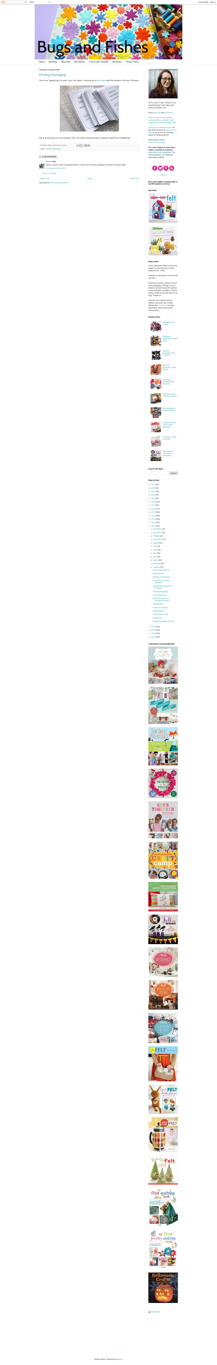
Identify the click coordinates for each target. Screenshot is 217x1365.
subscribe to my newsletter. (160, 152)
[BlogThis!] (80, 145)
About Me (65, 62)
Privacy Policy (132, 62)
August (156, 543)
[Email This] (77, 145)
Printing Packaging (52, 75)
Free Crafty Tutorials (98, 62)
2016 (153, 509)
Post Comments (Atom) (59, 183)
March (156, 560)
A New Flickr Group (160, 614)
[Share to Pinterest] (88, 145)
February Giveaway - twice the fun (169, 367)
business (49, 149)
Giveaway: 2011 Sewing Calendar (170, 395)
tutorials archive (166, 127)
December (157, 529)
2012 (153, 522)
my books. (169, 113)
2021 (153, 491)
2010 (153, 627)
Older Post (134, 179)
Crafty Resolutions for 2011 (163, 621)
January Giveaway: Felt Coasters (168, 353)
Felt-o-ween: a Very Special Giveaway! (168, 453)
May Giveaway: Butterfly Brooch (169, 409)
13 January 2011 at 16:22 (56, 168)
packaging (101, 80)
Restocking (157, 618)
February (157, 564)
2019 (153, 498)
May (155, 553)
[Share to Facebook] (86, 145)
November (157, 533)
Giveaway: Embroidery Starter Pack (170, 338)
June (155, 550)
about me (157, 113)
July (155, 546)
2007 (153, 637)
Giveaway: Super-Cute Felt (170, 438)
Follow (163, 175)
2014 (153, 516)
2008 (153, 633)
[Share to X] (83, 145)
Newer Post (44, 179)
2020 (153, 495)
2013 (153, 519)
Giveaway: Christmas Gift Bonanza (168, 382)
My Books (117, 62)
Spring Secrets (159, 573)
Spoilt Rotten (158, 604)
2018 (153, 502)
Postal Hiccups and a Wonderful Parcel (161, 599)
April (155, 557)
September (157, 539)
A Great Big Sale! (159, 595)
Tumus (48, 161)
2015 (153, 512)
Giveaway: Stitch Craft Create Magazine (169, 425)
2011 (153, 526)
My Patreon (79, 62)
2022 (153, 488)
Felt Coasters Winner (161, 570)
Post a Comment (49, 173)
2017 (153, 505)
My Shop (53, 62)
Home (42, 62)
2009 (153, 630)
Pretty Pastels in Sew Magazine (161, 581)
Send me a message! (156, 142)
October (156, 536)
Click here (163, 305)
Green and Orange (160, 608)
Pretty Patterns (158, 611)
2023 (153, 485)
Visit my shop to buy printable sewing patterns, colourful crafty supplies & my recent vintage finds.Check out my (162, 123)
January (156, 567)
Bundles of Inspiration (161, 577)
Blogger (119, 1359)
